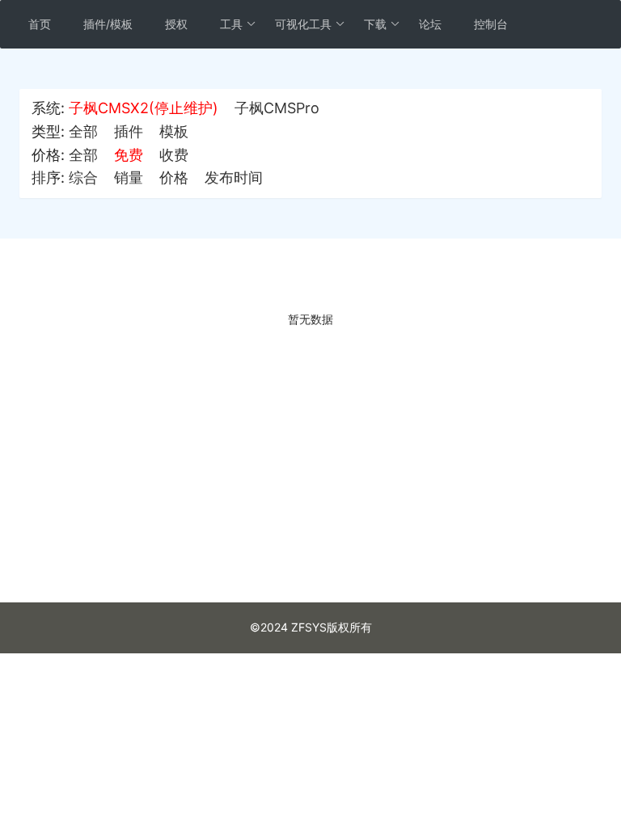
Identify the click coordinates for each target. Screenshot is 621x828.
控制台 (491, 24)
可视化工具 (303, 24)
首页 (39, 24)
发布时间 (234, 177)
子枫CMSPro (276, 107)
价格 (173, 177)
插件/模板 (108, 24)
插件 (128, 131)
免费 (128, 154)
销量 (128, 177)
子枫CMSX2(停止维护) (143, 107)
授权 (176, 24)
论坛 (430, 24)
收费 (173, 154)
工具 (231, 24)
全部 (83, 131)
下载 (375, 24)
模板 (173, 131)
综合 (83, 177)
